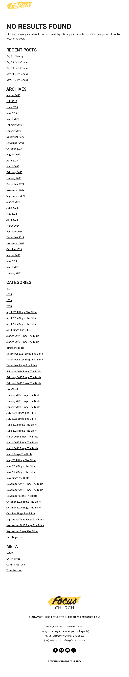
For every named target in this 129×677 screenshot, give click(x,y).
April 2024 (12, 219)
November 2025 (15, 142)
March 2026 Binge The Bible (22, 448)
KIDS (47, 617)
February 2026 (14, 124)
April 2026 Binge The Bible (21, 324)
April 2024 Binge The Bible (21, 312)
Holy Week (12, 389)
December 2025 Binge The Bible (24, 359)
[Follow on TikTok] (73, 650)
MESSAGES (87, 617)
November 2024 (15, 190)
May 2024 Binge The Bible (21, 460)
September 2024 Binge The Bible (25, 519)
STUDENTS (58, 617)
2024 (9, 294)
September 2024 (15, 196)
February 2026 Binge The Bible (23, 383)
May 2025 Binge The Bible (21, 466)
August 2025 (13, 154)
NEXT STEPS (73, 617)
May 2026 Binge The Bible (21, 472)
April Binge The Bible (18, 330)
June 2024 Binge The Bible (21, 424)
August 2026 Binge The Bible (22, 341)
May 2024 (11, 213)
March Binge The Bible (19, 454)
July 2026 (11, 101)
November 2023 (15, 243)
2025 (9, 300)
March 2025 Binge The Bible (22, 442)
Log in (9, 552)
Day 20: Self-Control (17, 62)
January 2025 (13, 178)
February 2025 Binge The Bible (23, 377)
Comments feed (15, 564)
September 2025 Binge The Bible (25, 525)
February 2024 (14, 231)
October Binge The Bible (20, 513)
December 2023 (15, 237)
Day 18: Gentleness (17, 74)
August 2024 (13, 202)
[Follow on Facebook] (55, 650)
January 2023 (13, 273)
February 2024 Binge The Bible (23, 371)
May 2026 (11, 113)
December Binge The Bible (21, 365)
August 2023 (13, 255)
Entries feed (13, 558)
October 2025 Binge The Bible (23, 507)
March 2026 (12, 119)
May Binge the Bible (17, 478)
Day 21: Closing (15, 56)
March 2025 (12, 166)
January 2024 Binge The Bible (23, 395)
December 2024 (15, 184)
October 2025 (14, 148)
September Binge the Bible (22, 531)
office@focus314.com (74, 640)
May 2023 (11, 261)
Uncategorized (14, 537)
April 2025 (12, 160)
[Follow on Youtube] (67, 650)
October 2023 (14, 249)
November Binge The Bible (21, 495)
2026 (9, 306)
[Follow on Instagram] (61, 650)
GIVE (97, 617)
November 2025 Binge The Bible (24, 489)
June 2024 (12, 207)
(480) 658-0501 (51, 640)
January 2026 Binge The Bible (23, 407)
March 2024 (12, 225)
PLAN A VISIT (36, 617)
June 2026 (12, 107)
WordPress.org (14, 570)
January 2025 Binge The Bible (23, 401)
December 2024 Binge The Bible (24, 353)
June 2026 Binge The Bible (21, 430)
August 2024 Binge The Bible (22, 335)
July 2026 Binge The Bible (21, 418)
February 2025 (14, 172)
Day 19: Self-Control (17, 68)
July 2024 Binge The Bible (21, 412)
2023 (9, 288)
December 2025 (15, 136)
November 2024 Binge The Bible (24, 483)
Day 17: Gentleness (17, 79)
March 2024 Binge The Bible (22, 436)
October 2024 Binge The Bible (23, 501)
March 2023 (12, 267)
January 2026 (13, 131)
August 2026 (13, 95)
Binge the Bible (15, 347)
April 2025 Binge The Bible (21, 318)
